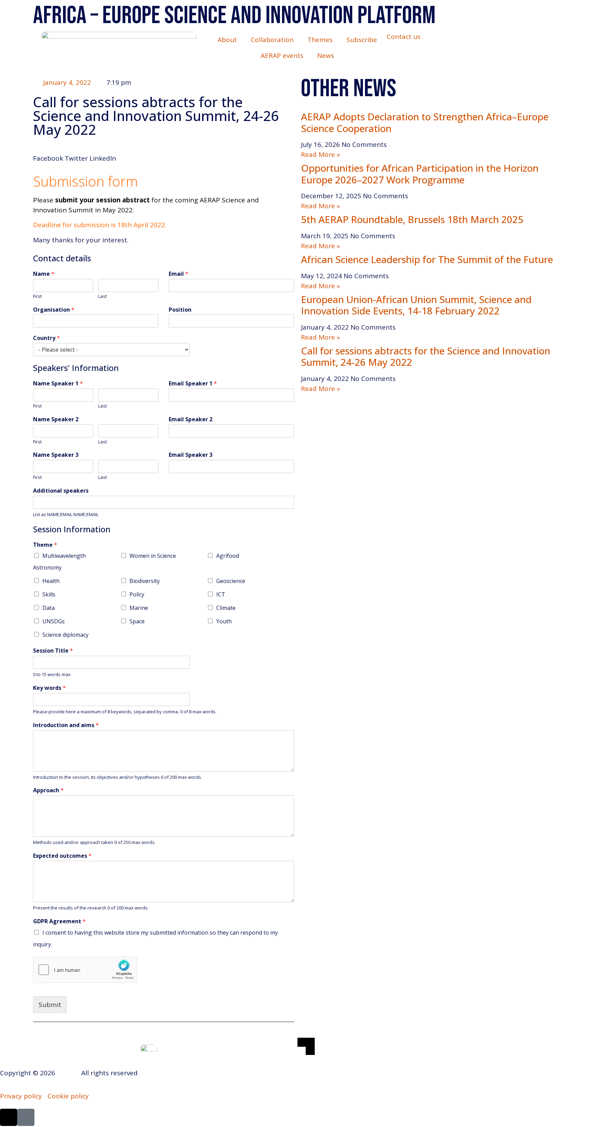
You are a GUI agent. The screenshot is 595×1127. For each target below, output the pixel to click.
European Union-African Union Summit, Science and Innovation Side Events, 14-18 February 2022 (416, 305)
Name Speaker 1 (58, 383)
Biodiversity (144, 581)
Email (178, 274)
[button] (48, 153)
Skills (48, 594)
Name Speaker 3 (56, 455)
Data (48, 608)
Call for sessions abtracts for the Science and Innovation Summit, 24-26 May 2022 (425, 356)
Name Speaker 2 (56, 419)
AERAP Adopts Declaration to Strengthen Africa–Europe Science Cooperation (425, 122)
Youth (224, 621)
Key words (49, 688)
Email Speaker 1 (193, 383)
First (37, 296)
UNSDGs (53, 621)
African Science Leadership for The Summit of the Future (427, 259)
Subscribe (361, 39)
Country (46, 338)
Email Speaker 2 (190, 419)
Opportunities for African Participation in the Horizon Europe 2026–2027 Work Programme (420, 173)
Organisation (53, 309)
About (227, 39)
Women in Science (152, 556)
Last (102, 296)
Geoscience (230, 581)
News (325, 55)
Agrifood (227, 556)
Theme (45, 545)
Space (137, 621)
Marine (138, 608)
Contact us (403, 36)
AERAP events (282, 55)
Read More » (320, 154)
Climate (226, 608)
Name (43, 274)
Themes (320, 39)
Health (51, 581)
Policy (136, 594)
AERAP (67, 1072)
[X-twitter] (8, 1117)
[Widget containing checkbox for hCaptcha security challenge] (85, 970)
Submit (50, 1004)
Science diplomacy (65, 634)
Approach (48, 790)
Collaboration (272, 39)
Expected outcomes (62, 855)
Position (180, 309)
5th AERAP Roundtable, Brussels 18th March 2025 (412, 219)
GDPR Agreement (59, 921)
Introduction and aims (66, 725)
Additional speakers (60, 490)
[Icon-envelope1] (25, 1117)
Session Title (53, 650)
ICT (220, 594)
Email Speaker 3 (190, 455)
